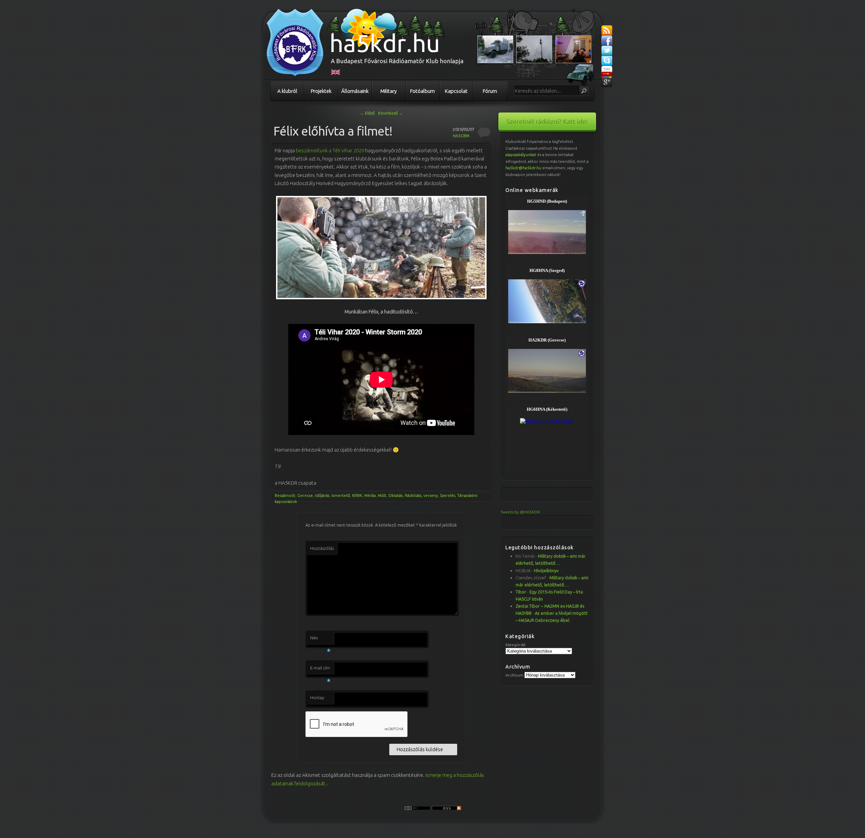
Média (370, 495)
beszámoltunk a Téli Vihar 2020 (330, 150)
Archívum (514, 675)
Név (320, 639)
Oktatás (395, 495)
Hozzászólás (322, 548)
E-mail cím (320, 669)
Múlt (382, 495)
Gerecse (305, 495)
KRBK (357, 495)
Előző (367, 113)
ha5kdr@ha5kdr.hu (523, 168)
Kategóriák (515, 644)
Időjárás (322, 495)
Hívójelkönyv (546, 570)
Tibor (521, 591)
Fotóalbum (422, 91)
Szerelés (447, 495)
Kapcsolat (456, 91)
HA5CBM (461, 135)
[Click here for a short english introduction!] (335, 73)
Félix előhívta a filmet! (333, 131)
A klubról (287, 91)
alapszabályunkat (520, 154)
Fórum (490, 91)
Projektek (321, 91)
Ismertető (340, 495)
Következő (390, 113)
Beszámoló (285, 495)
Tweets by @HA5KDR (520, 512)
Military (388, 91)
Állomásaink (355, 91)
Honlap (317, 697)
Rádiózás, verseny (421, 495)
